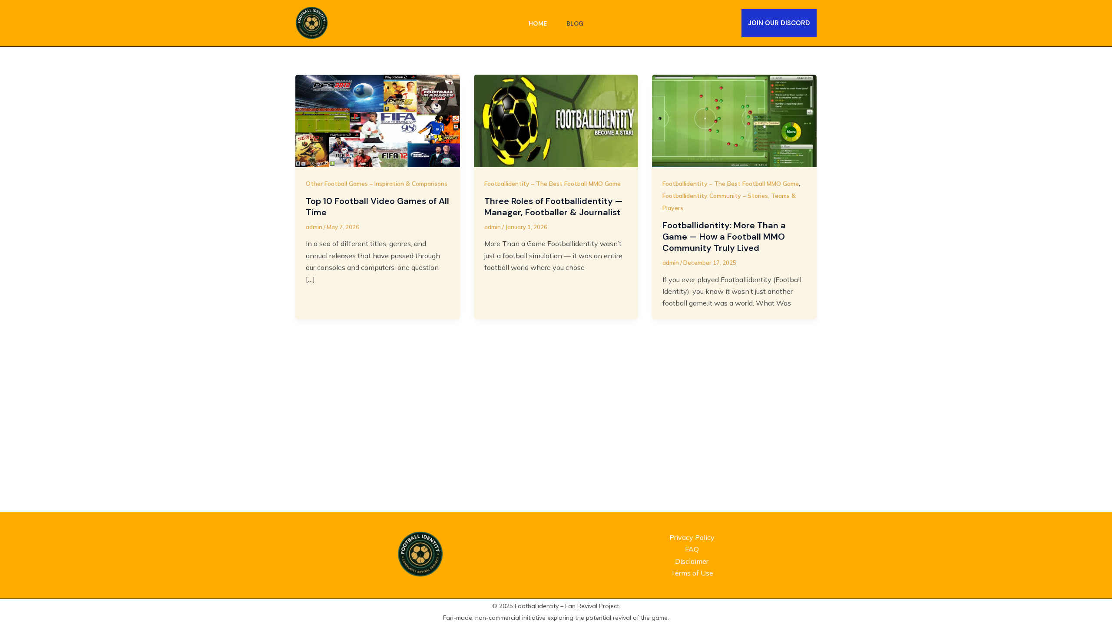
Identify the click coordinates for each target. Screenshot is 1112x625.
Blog (575, 23)
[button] (779, 23)
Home (538, 23)
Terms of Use (692, 573)
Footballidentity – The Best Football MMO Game (552, 184)
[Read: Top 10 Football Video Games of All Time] (377, 119)
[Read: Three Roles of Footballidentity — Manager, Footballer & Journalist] (556, 119)
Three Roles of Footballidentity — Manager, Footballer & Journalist (553, 206)
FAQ (692, 549)
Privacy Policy (692, 537)
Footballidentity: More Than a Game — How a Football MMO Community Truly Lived (724, 236)
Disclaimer (691, 561)
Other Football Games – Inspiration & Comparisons (376, 184)
